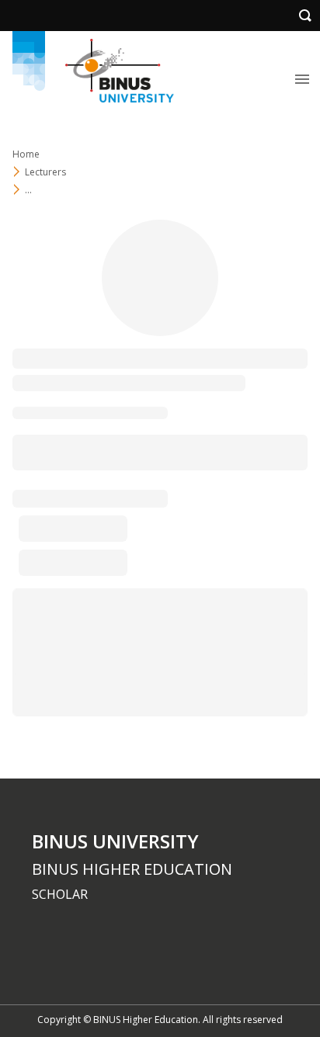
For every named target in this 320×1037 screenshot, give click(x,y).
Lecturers (45, 172)
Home (26, 154)
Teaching (35, 451)
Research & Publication (138, 451)
